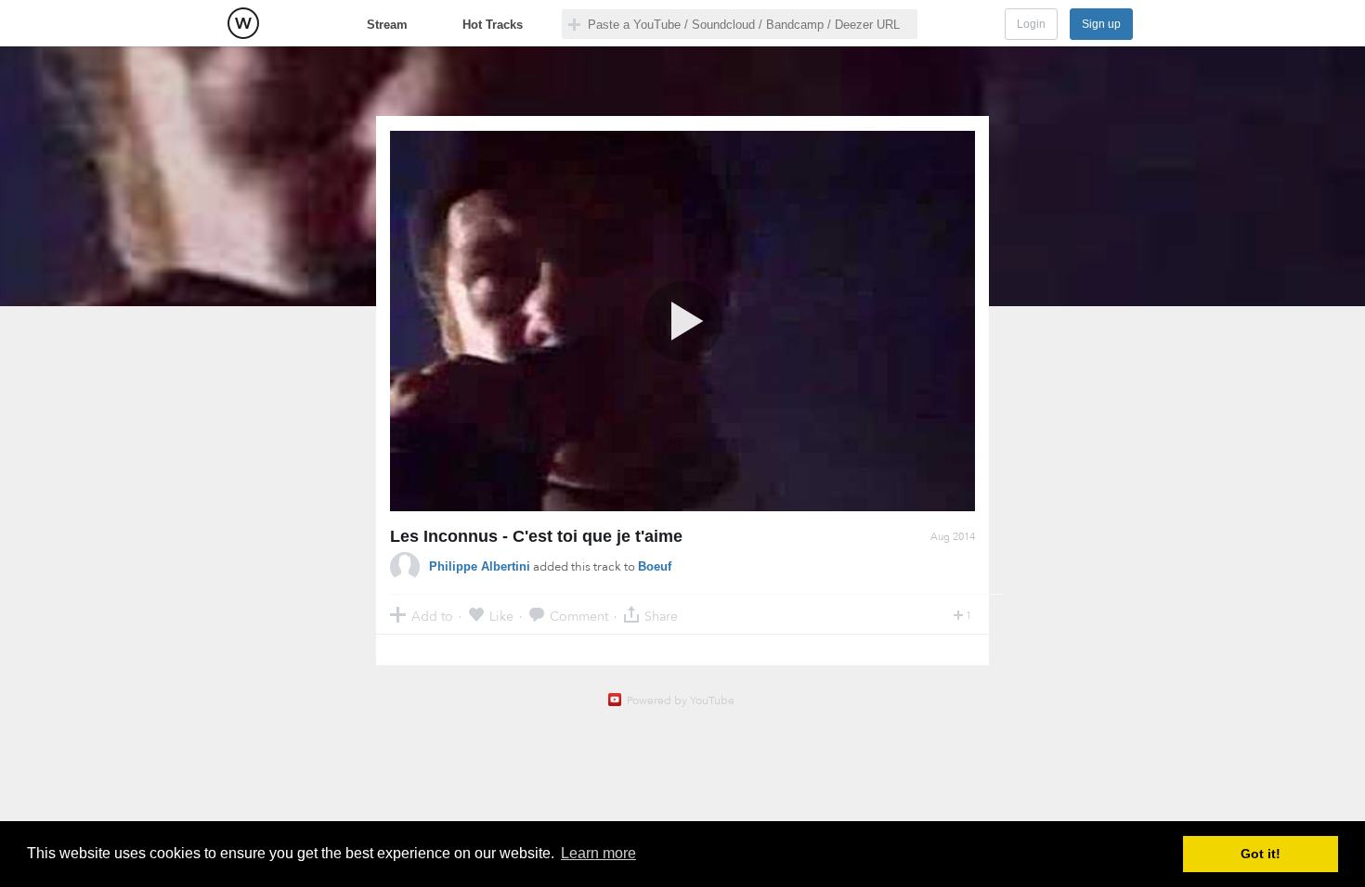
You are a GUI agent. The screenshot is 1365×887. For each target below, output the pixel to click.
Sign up (1101, 24)
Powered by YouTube (680, 700)
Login (1031, 24)
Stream (387, 25)
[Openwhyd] (243, 23)
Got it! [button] (1260, 853)
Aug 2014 (952, 537)
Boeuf (654, 566)
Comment (579, 615)
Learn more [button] (598, 853)
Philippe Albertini (479, 566)
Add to (432, 615)
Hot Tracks (492, 25)
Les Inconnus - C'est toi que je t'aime (536, 536)
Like (501, 615)
